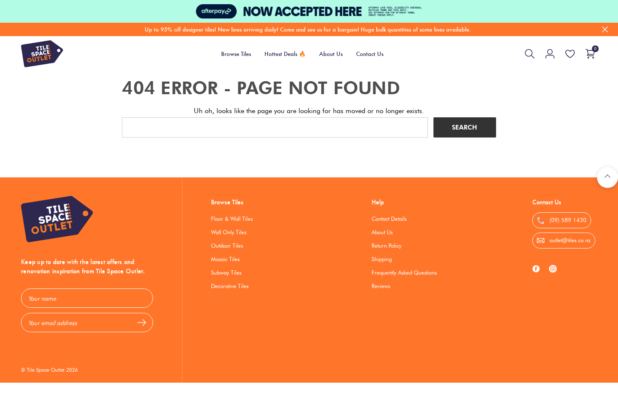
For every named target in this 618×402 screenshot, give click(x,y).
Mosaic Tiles (225, 259)
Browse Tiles (227, 202)
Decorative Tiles (229, 286)
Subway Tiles (226, 272)
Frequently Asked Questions (404, 272)
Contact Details (389, 218)
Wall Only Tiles (228, 232)
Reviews (381, 286)
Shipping (382, 259)
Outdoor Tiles (227, 245)
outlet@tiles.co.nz (569, 240)
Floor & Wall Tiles (232, 218)
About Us (382, 232)
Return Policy (386, 245)
